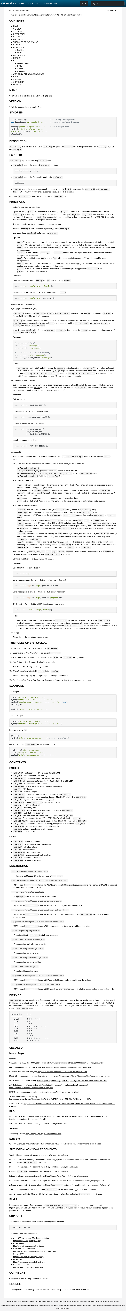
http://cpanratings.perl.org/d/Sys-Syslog (28, 1246)
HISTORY (17, 58)
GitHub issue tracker (64, 1301)
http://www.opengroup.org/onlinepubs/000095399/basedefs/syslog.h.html (75, 1062)
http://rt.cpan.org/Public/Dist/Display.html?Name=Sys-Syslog (32, 1207)
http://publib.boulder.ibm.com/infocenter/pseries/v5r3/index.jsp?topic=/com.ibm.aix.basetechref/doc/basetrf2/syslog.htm (48, 1086)
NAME (15, 26)
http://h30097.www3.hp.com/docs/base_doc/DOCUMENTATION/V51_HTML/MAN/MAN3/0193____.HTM (50, 1099)
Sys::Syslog (14, 10)
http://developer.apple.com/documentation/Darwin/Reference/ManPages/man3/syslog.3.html (74, 1076)
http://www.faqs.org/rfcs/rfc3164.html (54, 1116)
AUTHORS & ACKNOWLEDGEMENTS (28, 74)
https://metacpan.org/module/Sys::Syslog (29, 1262)
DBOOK (37, 1301)
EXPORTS (17, 36)
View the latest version (73, 15)
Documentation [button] (50, 3)
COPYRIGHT (18, 82)
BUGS (15, 76)
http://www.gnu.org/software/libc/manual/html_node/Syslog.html (66, 1067)
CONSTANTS (18, 47)
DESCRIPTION (19, 34)
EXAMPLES (18, 44)
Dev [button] (38, 3)
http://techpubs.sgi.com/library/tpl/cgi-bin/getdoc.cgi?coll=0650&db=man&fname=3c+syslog (72, 1080)
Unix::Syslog (57, 1185)
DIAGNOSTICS (19, 55)
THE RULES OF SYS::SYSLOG (25, 42)
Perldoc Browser (15, 3)
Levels (19, 52)
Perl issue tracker (76, 1305)
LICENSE (17, 84)
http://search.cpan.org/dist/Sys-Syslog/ (28, 1256)
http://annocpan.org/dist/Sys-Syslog (27, 1240)
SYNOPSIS (17, 31)
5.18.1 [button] (30, 3)
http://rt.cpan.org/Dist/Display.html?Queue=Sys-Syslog (34, 1251)
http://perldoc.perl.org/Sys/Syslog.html (28, 1267)
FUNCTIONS (18, 39)
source (22, 10)
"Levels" (37, 387)
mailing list (88, 1305)
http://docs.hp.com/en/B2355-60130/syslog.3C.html (59, 1092)
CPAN (26, 10)
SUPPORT (17, 79)
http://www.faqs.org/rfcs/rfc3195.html (55, 1123)
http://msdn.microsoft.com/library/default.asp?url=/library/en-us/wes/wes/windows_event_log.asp (63, 1143)
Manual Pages (23, 63)
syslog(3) (12, 1058)
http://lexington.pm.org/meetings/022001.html (43, 1133)
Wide (84, 3)
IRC (95, 1305)
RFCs (19, 66)
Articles (20, 68)
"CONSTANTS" (31, 191)
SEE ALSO (17, 60)
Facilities (20, 50)
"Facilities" (101, 214)
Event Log (21, 71)
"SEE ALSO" (101, 217)
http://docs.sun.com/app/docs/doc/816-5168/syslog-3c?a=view (62, 1071)
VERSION (17, 28)
